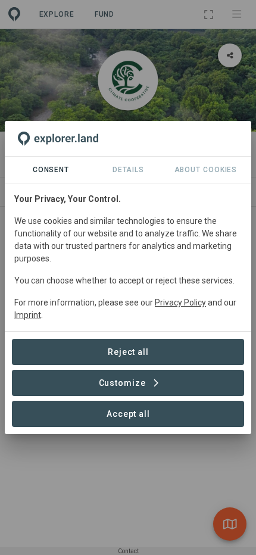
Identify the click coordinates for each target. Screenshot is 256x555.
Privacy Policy (180, 302)
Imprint (27, 315)
